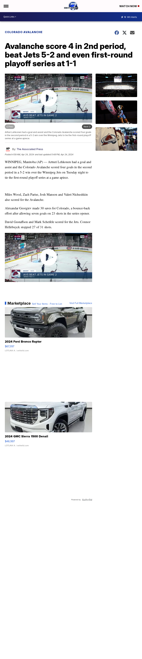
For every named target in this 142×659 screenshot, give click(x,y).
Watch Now (128, 6)
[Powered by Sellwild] (87, 500)
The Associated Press (30, 149)
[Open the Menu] (6, 6)
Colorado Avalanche (24, 32)
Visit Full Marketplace (80, 303)
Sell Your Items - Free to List (47, 304)
